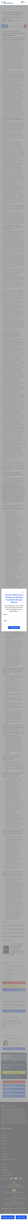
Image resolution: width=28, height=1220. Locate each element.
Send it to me (14, 627)
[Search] (25, 2)
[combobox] (25, 2)
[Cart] (22, 2)
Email (5, 620)
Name (5, 614)
